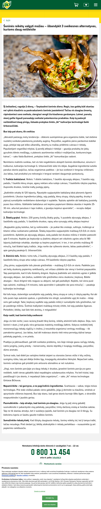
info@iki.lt (57, 457)
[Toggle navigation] (95, 4)
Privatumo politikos (8, 475)
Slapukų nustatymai (39, 491)
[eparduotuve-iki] (76, 4)
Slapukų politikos (22, 475)
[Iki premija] (86, 4)
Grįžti (8, 20)
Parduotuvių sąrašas (52, 463)
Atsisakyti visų (50, 498)
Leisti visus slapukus (50, 505)
